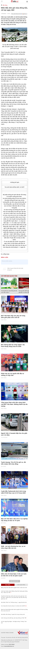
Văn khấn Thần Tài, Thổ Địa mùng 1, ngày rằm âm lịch (14, 602)
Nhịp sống (4, 319)
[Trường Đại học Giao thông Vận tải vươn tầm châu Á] (9, 283)
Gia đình (3, 578)
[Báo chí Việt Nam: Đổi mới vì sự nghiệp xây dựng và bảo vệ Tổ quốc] (14, 507)
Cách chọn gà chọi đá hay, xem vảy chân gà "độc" (13, 618)
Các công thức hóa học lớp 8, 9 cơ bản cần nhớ (12, 606)
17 (10, 592)
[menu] (1, 1)
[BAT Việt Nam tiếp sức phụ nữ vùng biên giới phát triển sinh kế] (14, 304)
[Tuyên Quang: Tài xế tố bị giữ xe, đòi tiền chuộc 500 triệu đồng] (14, 451)
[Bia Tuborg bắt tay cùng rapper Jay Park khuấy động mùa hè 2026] (14, 333)
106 (26, 606)
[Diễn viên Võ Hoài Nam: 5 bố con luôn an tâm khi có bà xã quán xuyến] (14, 563)
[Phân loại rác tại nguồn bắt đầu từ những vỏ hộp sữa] (14, 362)
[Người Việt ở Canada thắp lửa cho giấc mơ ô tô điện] (14, 422)
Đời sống (5, 5)
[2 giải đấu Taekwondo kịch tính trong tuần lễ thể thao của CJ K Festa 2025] (14, 480)
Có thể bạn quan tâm (9, 276)
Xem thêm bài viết (14, 581)
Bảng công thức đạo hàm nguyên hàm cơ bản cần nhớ (14, 587)
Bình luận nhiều (21, 584)
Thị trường (4, 437)
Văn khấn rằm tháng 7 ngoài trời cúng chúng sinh (13, 614)
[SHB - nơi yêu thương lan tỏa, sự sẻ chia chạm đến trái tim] (14, 535)
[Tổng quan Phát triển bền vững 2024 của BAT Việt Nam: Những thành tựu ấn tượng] (14, 391)
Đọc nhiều (7, 584)
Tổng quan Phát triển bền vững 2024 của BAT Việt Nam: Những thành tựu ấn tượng (14, 404)
